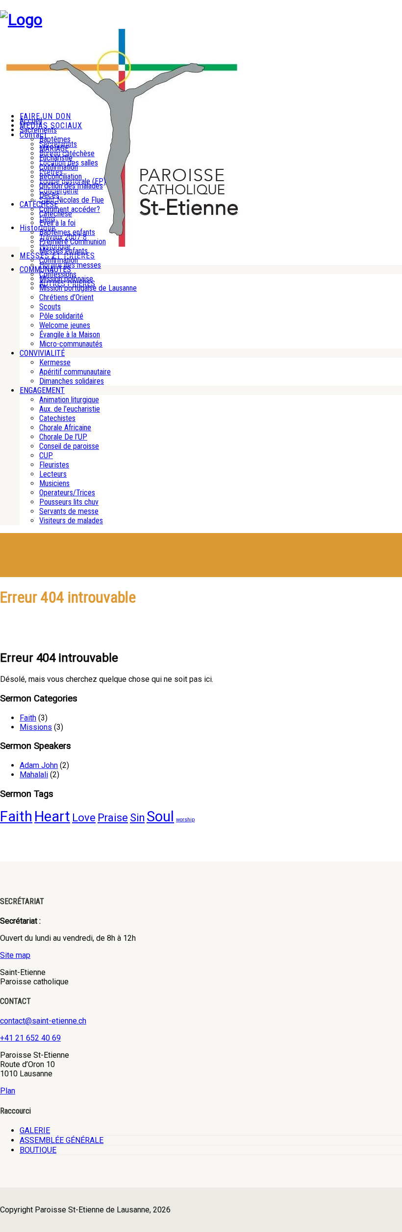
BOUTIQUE (38, 1150)
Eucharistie (56, 158)
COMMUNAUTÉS (45, 269)
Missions (36, 727)
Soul (160, 816)
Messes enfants (63, 251)
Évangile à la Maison (69, 334)
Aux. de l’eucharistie (69, 409)
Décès (49, 195)
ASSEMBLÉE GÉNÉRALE (61, 1140)
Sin (137, 818)
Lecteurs (53, 474)
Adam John (39, 765)
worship (185, 819)
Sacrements (38, 130)
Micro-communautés (70, 344)
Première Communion (72, 241)
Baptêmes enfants (67, 232)
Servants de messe (69, 511)
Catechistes (57, 418)
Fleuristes (54, 464)
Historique (38, 227)
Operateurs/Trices (67, 492)
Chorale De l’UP (63, 437)
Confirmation (58, 167)
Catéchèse (55, 213)
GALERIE (35, 1130)
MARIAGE (54, 148)
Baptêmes (55, 139)
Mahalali (34, 774)
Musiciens (54, 483)
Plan (7, 1090)
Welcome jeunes (64, 325)
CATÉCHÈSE (39, 204)
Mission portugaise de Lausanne (88, 288)
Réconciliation (60, 176)
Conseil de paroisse (69, 446)
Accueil (31, 120)
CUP (46, 455)
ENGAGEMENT (42, 390)
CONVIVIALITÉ (42, 353)
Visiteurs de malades (71, 520)
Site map (15, 955)
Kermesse (55, 362)
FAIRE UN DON (45, 116)
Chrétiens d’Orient (66, 297)
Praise (113, 818)
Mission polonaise (66, 278)
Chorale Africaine (65, 427)
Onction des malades (71, 185)
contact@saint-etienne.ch (43, 1020)
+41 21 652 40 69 (30, 1038)
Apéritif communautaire (75, 371)
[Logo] (21, 19)
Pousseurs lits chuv (69, 502)
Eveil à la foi (57, 223)
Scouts (50, 306)
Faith (28, 717)
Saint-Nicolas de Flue (71, 200)
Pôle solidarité (61, 316)
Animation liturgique (69, 399)
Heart (52, 816)
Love (84, 818)
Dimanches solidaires (71, 381)
